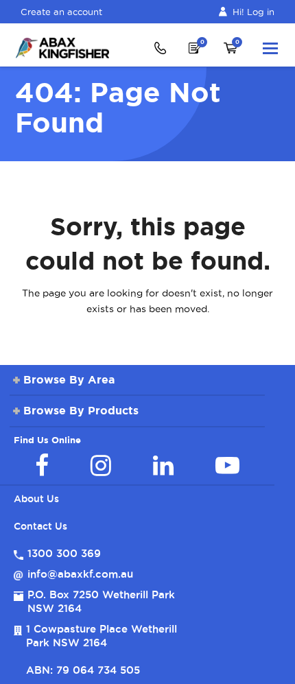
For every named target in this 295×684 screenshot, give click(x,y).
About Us (36, 498)
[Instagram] (101, 465)
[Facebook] (42, 465)
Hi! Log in (253, 11)
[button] (270, 48)
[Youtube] (227, 465)
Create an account (61, 11)
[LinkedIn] (163, 465)
